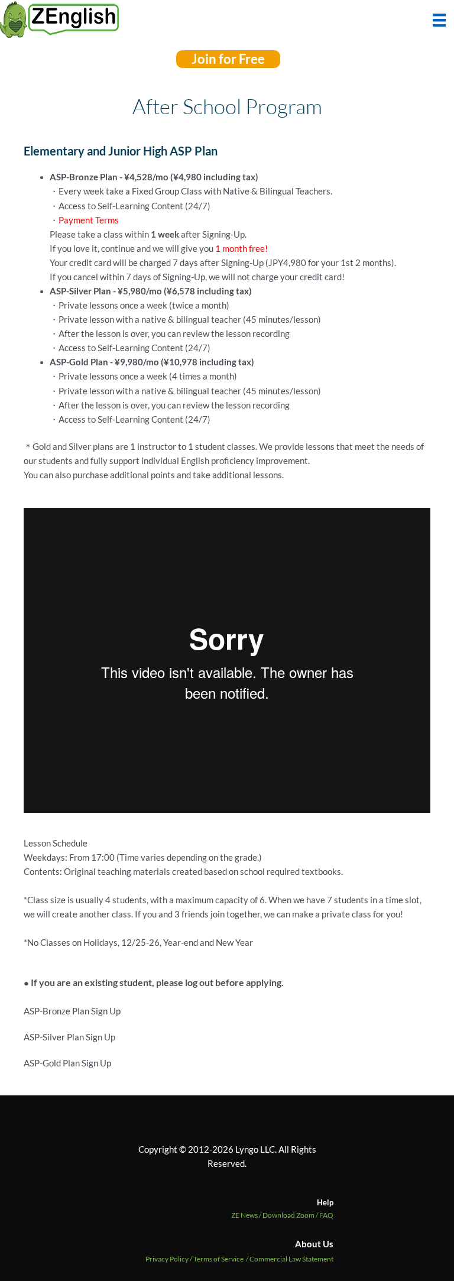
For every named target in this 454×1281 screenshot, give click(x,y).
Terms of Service (218, 1258)
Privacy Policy (167, 1258)
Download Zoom (290, 1215)
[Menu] (439, 19)
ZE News (246, 1215)
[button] (228, 59)
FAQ (326, 1215)
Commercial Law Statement (291, 1258)
